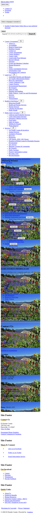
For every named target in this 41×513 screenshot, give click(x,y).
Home (4, 159)
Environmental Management (18, 86)
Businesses (12, 137)
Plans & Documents (11, 238)
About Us (12, 43)
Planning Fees (9, 230)
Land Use (8, 75)
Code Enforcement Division (17, 116)
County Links (13, 56)
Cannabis (8, 179)
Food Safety (12, 120)
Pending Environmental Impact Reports (21, 202)
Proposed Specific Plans (16, 242)
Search (4, 34)
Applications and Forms (12, 281)
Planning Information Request (18, 223)
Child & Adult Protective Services (19, 115)
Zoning (7, 244)
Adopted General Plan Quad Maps (20, 174)
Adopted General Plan (12, 168)
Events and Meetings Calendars (19, 63)
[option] (22, 16)
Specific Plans (13, 246)
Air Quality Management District (19, 79)
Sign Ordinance (14, 255)
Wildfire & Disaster (15, 124)
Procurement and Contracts (17, 72)
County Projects (14, 84)
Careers (7, 473)
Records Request (14, 155)
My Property (13, 88)
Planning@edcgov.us (7, 343)
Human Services (14, 107)
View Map (4, 365)
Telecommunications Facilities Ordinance (22, 251)
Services (7, 128)
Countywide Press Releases (17, 58)
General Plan (9, 290)
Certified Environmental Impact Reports (21, 210)
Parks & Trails (13, 89)
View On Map (5, 429)
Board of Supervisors (15, 47)
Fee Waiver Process (15, 234)
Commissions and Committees (14, 189)
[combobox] (11, 21)
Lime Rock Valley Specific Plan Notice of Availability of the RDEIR (26, 207)
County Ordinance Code (16, 82)
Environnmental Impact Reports (15, 284)
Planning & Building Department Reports (22, 228)
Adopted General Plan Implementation (21, 172)
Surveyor (12, 97)
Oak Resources (13, 177)
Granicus (30, 512)
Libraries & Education (16, 108)
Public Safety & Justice (12, 113)
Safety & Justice (14, 122)
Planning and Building (16, 91)
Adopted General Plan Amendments (20, 170)
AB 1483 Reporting (15, 236)
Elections (12, 61)
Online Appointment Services (18, 69)
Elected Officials (14, 60)
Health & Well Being (11, 101)
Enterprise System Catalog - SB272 (16, 499)
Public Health (13, 110)
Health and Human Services (17, 105)
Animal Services (14, 132)
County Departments (15, 52)
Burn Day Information (16, 80)
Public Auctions (14, 150)
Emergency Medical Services (18, 118)
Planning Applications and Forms (15, 217)
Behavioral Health (14, 103)
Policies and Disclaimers (12, 500)
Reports (7, 226)
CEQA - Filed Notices (16, 185)
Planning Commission (16, 191)
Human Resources (14, 65)
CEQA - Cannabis (14, 181)
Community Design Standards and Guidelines (23, 247)
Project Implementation (12, 292)
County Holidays (14, 54)
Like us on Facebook (14, 449)
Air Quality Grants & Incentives (19, 130)
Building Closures (14, 49)
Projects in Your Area (11, 297)
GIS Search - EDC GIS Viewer (19, 139)
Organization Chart (15, 70)
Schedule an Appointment (9, 350)
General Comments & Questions (11, 434)
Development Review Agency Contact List (22, 225)
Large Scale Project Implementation (16, 213)
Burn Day (12, 135)
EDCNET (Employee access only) (16, 502)
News (10, 67)
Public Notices (9, 299)
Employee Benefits (11, 495)
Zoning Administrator (15, 193)
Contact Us (12, 51)
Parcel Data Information (12, 215)
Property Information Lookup (18, 152)
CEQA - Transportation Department (20, 187)
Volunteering (9, 477)
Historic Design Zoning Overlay (19, 249)
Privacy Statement (24, 508)
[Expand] (21, 41)
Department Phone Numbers (10, 432)
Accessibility (13, 45)
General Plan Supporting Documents (20, 175)
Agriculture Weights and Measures (19, 77)
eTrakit (7, 286)
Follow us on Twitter (14, 453)
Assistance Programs (15, 134)
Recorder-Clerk (14, 154)
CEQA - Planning (10, 183)
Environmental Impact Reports (14, 200)
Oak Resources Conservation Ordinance (21, 253)
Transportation (13, 98)
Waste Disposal (13, 126)
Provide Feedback (10, 479)
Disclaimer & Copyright (8, 508)
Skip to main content (7, 2)
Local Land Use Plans (16, 240)
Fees (6, 288)
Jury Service (13, 144)
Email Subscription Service (16, 456)
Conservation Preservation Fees (19, 232)
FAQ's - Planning (10, 212)
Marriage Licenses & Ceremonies (19, 146)
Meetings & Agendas (11, 293)
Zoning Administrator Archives (22, 195)
